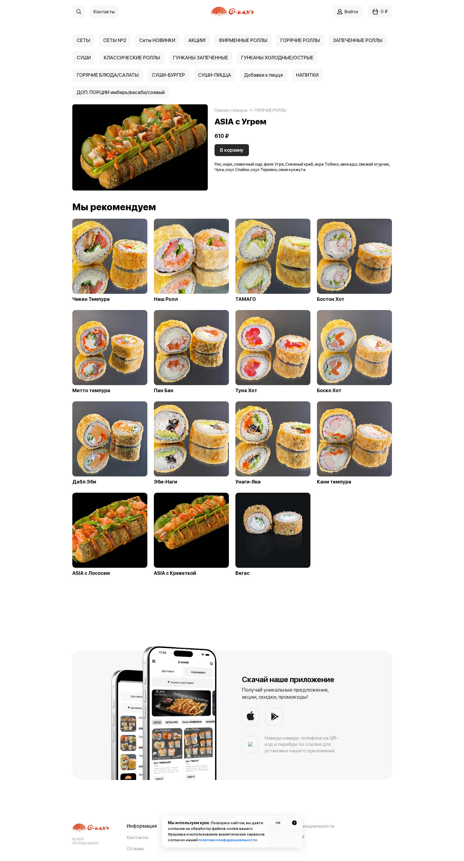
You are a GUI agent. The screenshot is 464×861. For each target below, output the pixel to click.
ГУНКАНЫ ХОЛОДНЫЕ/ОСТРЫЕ (277, 57)
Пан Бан (163, 390)
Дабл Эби (84, 482)
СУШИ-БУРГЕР (168, 75)
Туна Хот (246, 390)
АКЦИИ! (197, 40)
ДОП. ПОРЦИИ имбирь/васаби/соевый (121, 92)
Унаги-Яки (248, 482)
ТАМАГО (245, 299)
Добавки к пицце (263, 75)
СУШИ (84, 57)
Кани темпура (334, 482)
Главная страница (231, 110)
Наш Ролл (166, 299)
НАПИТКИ (307, 75)
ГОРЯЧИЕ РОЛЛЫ (300, 40)
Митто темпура (91, 390)
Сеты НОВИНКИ (157, 40)
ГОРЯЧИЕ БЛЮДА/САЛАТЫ (108, 75)
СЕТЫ (83, 40)
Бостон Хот (330, 299)
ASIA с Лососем (91, 573)
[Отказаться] (294, 823)
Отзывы (135, 848)
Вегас (242, 573)
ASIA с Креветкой (175, 573)
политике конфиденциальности (227, 840)
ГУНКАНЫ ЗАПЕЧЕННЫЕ (200, 57)
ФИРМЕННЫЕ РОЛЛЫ (243, 40)
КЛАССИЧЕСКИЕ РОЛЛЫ (132, 57)
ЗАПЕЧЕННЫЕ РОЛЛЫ (357, 40)
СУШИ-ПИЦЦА (214, 75)
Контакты (137, 837)
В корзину (232, 150)
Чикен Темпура (91, 299)
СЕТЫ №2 (114, 40)
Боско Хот (329, 390)
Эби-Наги (165, 482)
